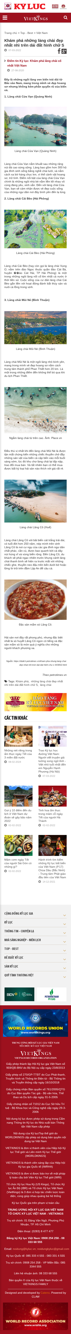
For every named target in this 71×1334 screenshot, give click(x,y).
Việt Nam (42, 32)
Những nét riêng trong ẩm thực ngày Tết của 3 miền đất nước (18, 754)
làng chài (45, 684)
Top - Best (26, 32)
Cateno (45, 1292)
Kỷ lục (8, 922)
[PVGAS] (51, 994)
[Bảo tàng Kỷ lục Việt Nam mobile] (35, 702)
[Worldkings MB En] (35, 1316)
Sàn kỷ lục (11, 966)
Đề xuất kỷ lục (13, 958)
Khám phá (22, 681)
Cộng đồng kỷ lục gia (18, 914)
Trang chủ (10, 32)
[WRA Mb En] (35, 1023)
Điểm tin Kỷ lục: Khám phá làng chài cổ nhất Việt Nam (34, 63)
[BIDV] (19, 994)
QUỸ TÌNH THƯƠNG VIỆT (19, 975)
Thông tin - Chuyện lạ (19, 931)
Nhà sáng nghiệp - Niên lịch (22, 940)
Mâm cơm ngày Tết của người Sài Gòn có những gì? (18, 863)
